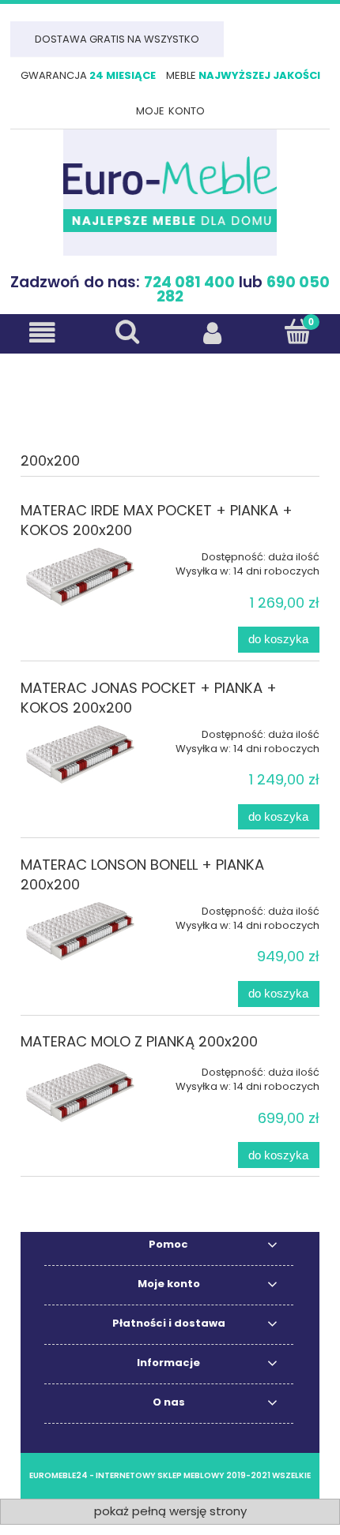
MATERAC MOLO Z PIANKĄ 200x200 (139, 1041)
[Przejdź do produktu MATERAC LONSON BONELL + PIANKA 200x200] (80, 931)
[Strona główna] (170, 192)
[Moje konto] (212, 332)
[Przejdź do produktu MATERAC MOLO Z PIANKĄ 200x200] (80, 1092)
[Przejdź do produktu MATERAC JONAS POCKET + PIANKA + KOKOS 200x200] (80, 754)
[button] (42, 332)
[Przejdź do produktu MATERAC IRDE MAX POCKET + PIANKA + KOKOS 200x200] (80, 576)
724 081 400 (189, 282)
